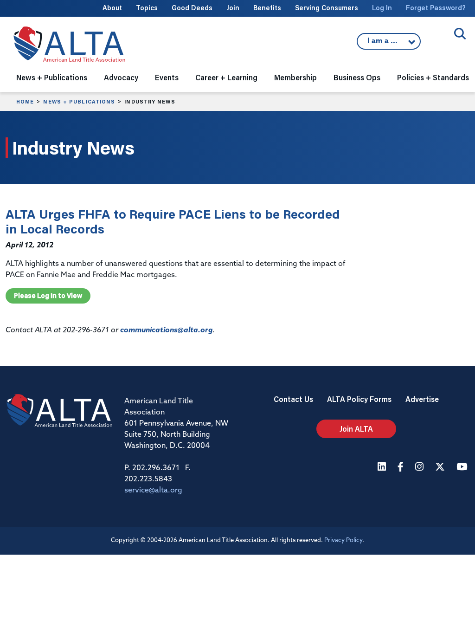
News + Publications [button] (51, 77)
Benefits (267, 7)
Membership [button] (295, 77)
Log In (382, 7)
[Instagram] (420, 467)
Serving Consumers (326, 7)
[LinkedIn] (383, 467)
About (112, 7)
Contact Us (293, 399)
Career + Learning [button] (226, 77)
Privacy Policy (343, 540)
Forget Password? (436, 7)
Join (232, 7)
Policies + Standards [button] (433, 77)
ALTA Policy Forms (359, 399)
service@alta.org (153, 490)
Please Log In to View (48, 295)
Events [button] (167, 77)
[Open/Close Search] (460, 33)
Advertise (422, 399)
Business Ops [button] (357, 77)
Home (25, 101)
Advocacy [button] (121, 77)
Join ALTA (356, 428)
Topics (147, 7)
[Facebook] (402, 467)
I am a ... (384, 44)
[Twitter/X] (441, 467)
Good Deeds (192, 7)
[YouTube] (462, 467)
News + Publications (79, 101)
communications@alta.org (166, 330)
